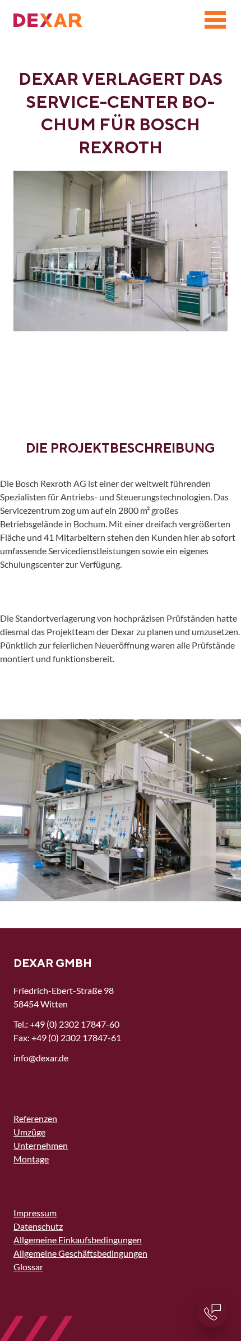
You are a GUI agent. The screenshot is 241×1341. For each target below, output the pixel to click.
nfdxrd (40, 1057)
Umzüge (29, 1131)
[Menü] (215, 20)
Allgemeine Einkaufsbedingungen (77, 1239)
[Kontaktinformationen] (212, 1312)
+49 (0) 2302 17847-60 (74, 1024)
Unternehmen (40, 1145)
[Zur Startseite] (47, 20)
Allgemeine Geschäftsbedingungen (80, 1253)
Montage (31, 1158)
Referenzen (35, 1118)
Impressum (35, 1212)
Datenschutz (38, 1226)
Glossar (28, 1266)
